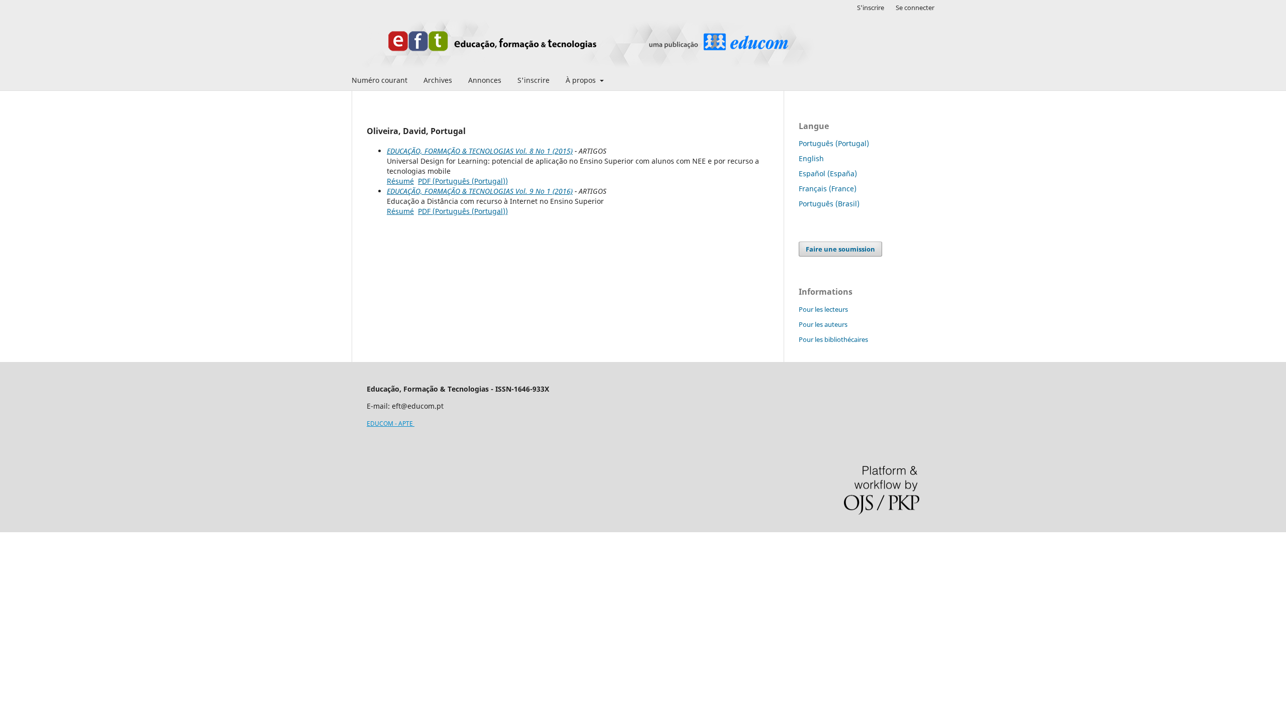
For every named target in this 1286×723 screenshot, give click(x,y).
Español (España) (828, 173)
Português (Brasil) (829, 203)
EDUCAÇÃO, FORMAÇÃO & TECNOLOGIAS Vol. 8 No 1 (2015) (480, 151)
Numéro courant (379, 80)
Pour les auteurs (823, 324)
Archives (437, 80)
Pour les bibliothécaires (833, 339)
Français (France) (827, 188)
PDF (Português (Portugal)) (463, 181)
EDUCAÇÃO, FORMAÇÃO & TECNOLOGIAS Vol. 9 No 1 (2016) (480, 191)
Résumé (400, 181)
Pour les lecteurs (823, 309)
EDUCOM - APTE (390, 423)
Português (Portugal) (834, 143)
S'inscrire (533, 80)
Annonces (484, 80)
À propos (582, 80)
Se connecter (915, 7)
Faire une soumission (840, 249)
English (811, 158)
